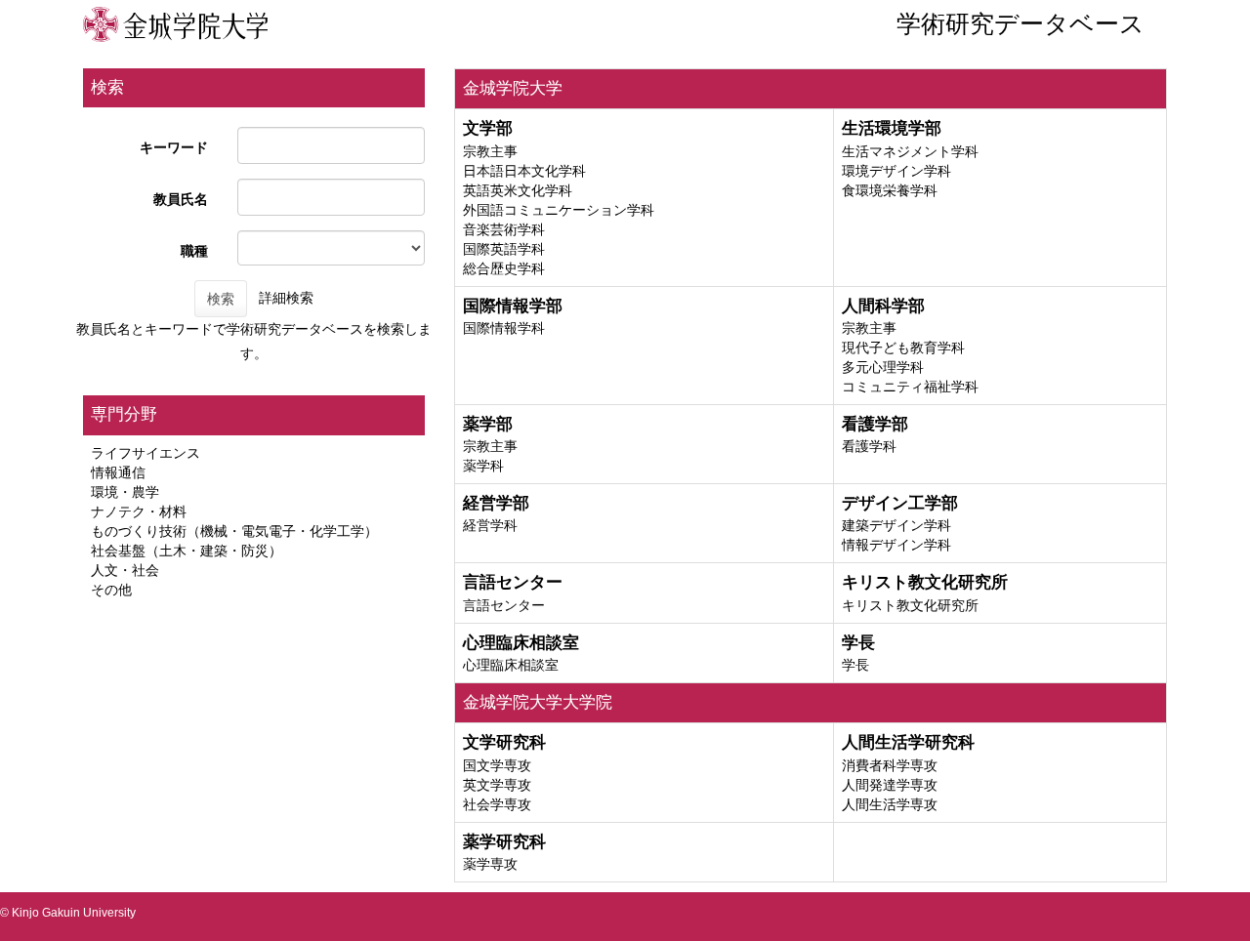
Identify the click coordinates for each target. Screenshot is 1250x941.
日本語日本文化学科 (524, 171)
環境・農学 (125, 492)
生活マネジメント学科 (910, 151)
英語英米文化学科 (517, 190)
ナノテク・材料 (139, 511)
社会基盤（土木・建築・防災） (186, 550)
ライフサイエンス (145, 453)
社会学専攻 (497, 804)
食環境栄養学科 (890, 190)
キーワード (174, 147)
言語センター (504, 605)
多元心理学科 (883, 367)
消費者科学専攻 (890, 765)
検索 (220, 299)
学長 (855, 665)
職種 (194, 251)
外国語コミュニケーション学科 (558, 210)
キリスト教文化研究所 (910, 605)
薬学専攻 (490, 864)
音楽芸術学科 (504, 229)
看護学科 (869, 446)
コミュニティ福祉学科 (910, 386)
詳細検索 (286, 298)
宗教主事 (490, 151)
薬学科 (483, 465)
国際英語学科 (504, 249)
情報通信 (118, 472)
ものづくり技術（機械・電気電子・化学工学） (234, 531)
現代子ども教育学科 (903, 347)
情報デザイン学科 (896, 544)
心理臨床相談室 (511, 665)
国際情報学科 (504, 328)
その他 (111, 589)
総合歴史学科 (504, 268)
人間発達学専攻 (890, 785)
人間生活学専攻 (890, 804)
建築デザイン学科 (896, 525)
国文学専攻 (497, 765)
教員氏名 (180, 199)
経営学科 (490, 525)
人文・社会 (125, 570)
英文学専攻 (497, 785)
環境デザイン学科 (896, 171)
